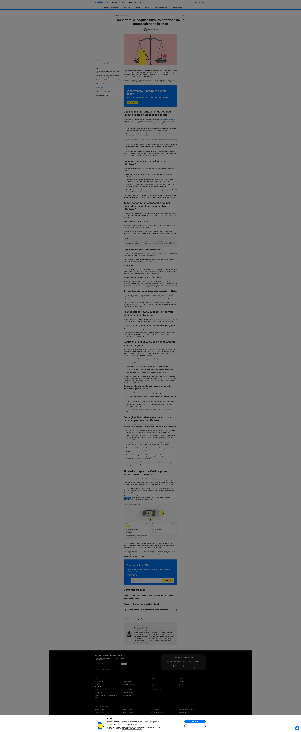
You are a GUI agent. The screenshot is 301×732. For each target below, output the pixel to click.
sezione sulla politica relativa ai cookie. (132, 728)
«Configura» (117, 727)
